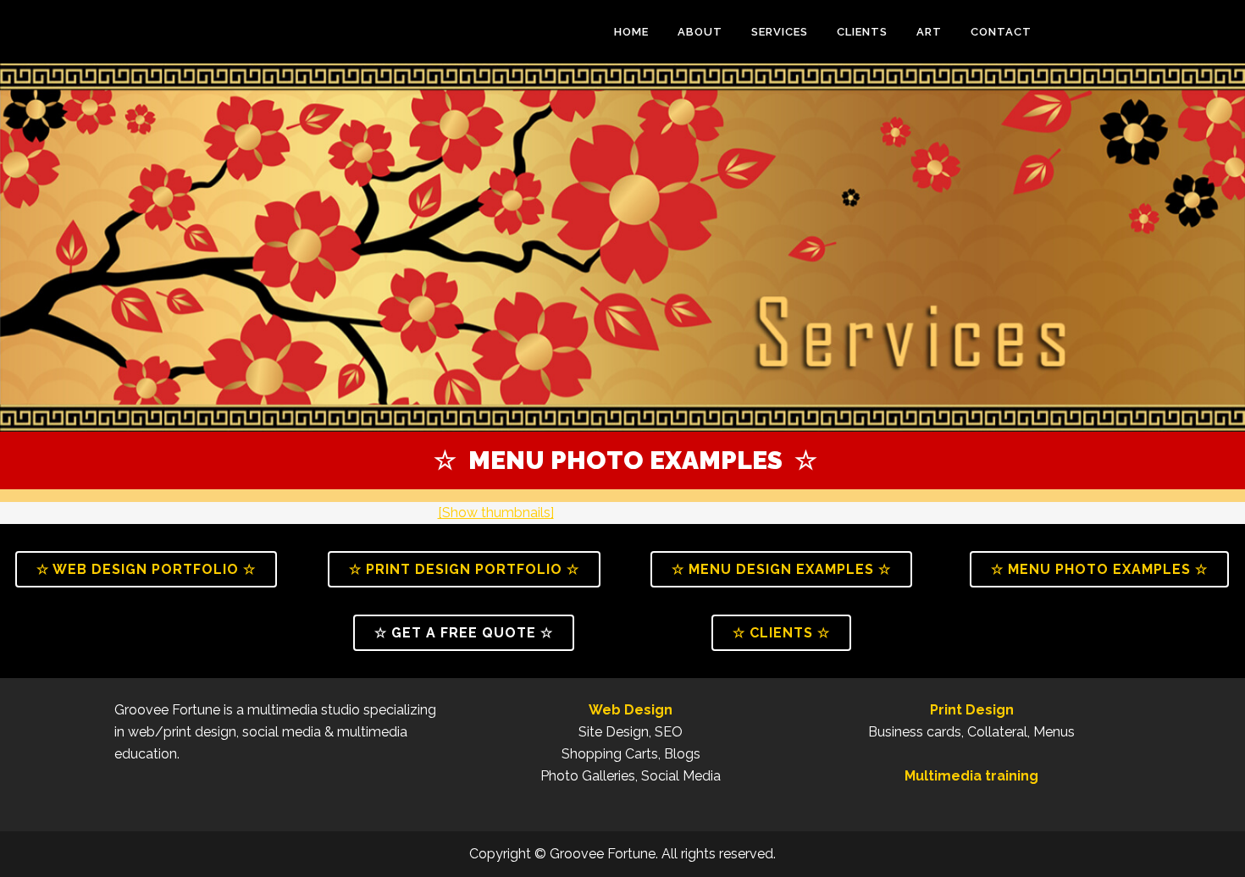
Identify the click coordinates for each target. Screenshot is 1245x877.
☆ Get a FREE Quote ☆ (463, 633)
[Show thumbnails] (496, 513)
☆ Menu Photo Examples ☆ (1099, 569)
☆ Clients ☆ (781, 633)
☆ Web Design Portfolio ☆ (146, 569)
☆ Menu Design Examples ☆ (781, 569)
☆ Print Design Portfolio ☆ (464, 569)
